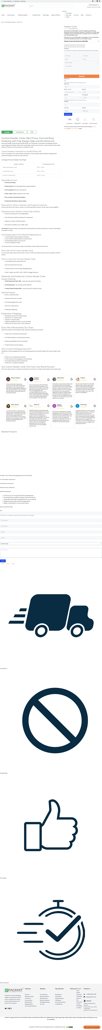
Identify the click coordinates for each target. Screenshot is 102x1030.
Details (7, 132)
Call (3, 563)
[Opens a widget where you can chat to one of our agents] (92, 1027)
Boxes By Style (36, 15)
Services (76, 15)
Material (84, 89)
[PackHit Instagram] (99, 1)
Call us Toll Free (8, 1)
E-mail (13, 563)
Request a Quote (29, 996)
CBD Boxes (58, 1000)
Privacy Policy (28, 1000)
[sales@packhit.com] (90, 997)
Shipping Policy (29, 1004)
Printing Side (85, 94)
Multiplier (66, 101)
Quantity (66, 94)
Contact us (88, 15)
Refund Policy (28, 1002)
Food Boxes (58, 996)
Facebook (66, 48)
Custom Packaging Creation (79, 1005)
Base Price (66, 84)
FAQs (32, 132)
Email (23, 1)
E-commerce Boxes (60, 1002)
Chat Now (17, 1)
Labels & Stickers (55, 15)
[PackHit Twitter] (95, 1)
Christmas (69, 13)
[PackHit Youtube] (92, 1)
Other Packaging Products (10, 22)
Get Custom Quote (70, 46)
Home (3, 15)
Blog (82, 15)
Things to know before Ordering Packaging (79, 992)
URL (1, 510)
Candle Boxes (58, 1004)
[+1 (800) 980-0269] (90, 994)
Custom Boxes (11, 15)
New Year (68, 15)
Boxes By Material (45, 1000)
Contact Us (28, 998)
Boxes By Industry (44, 996)
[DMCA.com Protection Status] (69, 1027)
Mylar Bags (46, 15)
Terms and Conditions (30, 1006)
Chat (7, 563)
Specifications (20, 132)
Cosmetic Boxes (59, 998)
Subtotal (84, 107)
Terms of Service (74, 128)
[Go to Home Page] (8, 6)
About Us (27, 994)
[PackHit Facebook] (97, 1)
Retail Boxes (58, 994)
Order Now (81, 46)
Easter (68, 17)
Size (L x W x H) (67, 89)
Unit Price (66, 107)
